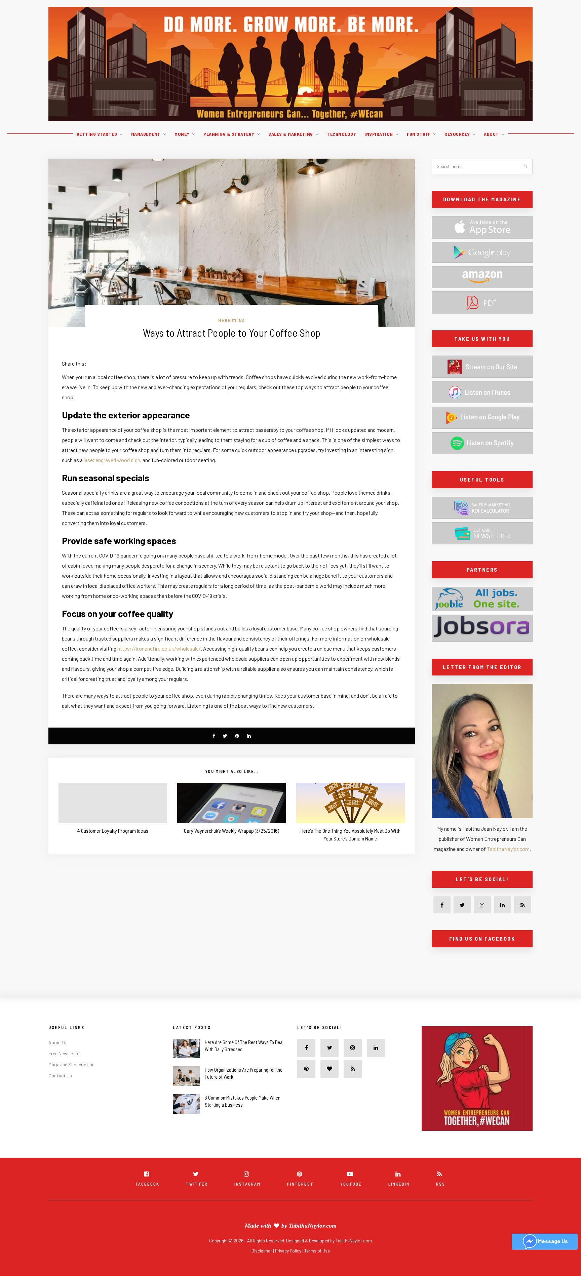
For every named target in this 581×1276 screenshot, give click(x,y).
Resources (457, 134)
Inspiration (378, 134)
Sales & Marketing (290, 134)
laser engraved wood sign (112, 460)
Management (146, 134)
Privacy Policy (288, 1265)
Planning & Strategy (229, 134)
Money (182, 134)
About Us (58, 1057)
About (491, 134)
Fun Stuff (419, 134)
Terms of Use (317, 1265)
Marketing (231, 320)
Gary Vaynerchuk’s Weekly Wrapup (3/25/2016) (231, 830)
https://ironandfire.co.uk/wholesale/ (159, 648)
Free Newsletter (64, 1068)
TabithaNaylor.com (508, 849)
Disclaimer (262, 1265)
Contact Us (60, 1090)
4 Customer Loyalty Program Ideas (112, 830)
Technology (341, 134)
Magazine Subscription (71, 1079)
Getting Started (97, 134)
